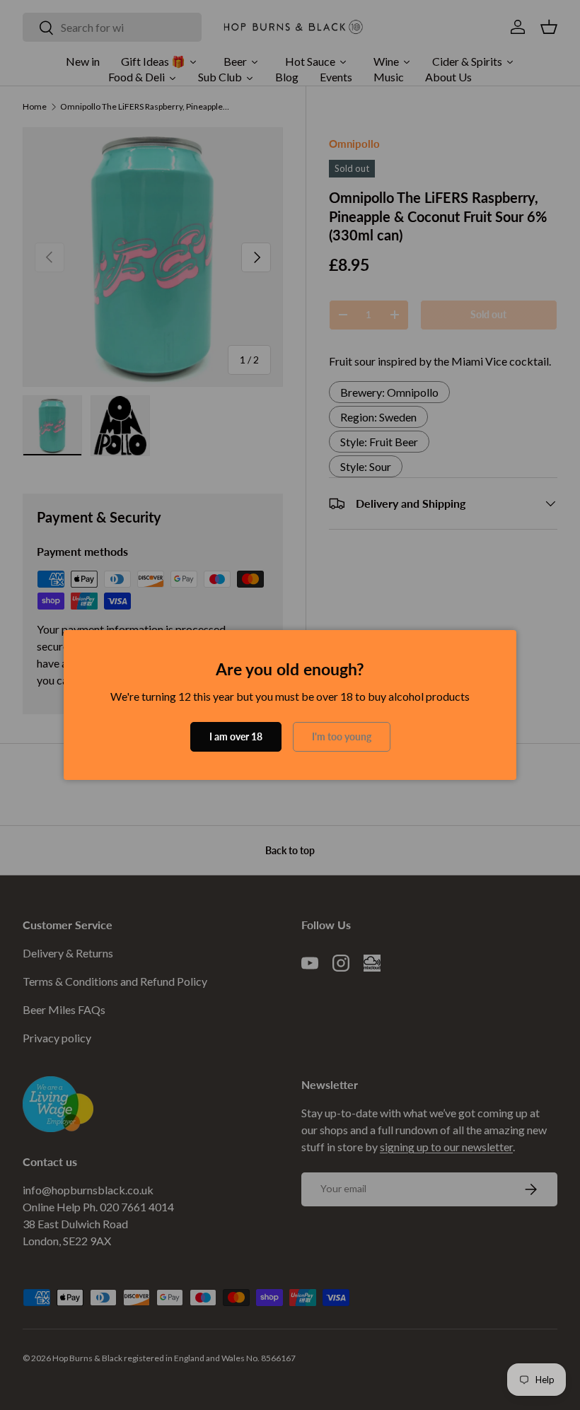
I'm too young (341, 736)
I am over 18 (235, 736)
